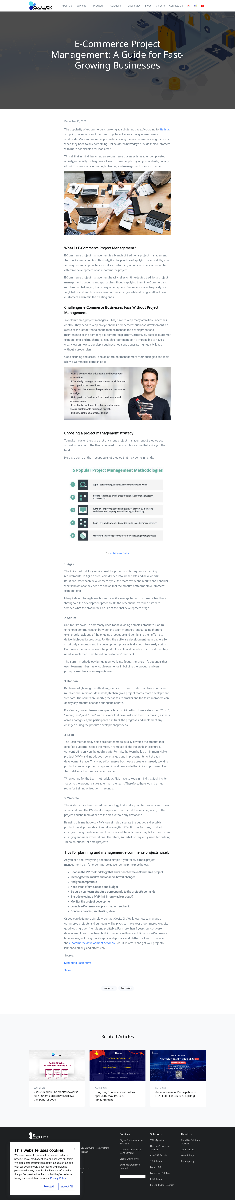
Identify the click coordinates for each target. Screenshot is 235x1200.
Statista (164, 129)
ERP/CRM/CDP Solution (162, 1185)
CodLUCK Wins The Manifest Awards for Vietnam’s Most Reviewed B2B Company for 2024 (56, 1095)
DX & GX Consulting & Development (130, 1151)
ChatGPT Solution (159, 1155)
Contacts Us (176, 5)
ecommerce (109, 988)
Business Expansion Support (130, 1166)
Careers (160, 5)
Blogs (148, 5)
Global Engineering (129, 1159)
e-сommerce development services (92, 943)
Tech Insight (126, 988)
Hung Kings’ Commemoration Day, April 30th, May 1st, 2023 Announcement (115, 1095)
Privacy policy (187, 1161)
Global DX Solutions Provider (190, 1142)
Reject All (49, 1186)
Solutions (115, 5)
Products (98, 5)
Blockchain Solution (160, 1173)
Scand (68, 970)
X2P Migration (157, 1140)
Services (81, 5)
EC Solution (156, 1179)
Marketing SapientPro (119, 553)
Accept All (67, 1186)
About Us (67, 5)
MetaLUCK (155, 1167)
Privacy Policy (58, 1178)
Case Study (134, 5)
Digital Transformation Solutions (131, 1142)
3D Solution (156, 1161)
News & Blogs (187, 1155)
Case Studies (187, 1149)
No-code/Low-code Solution (160, 1148)
